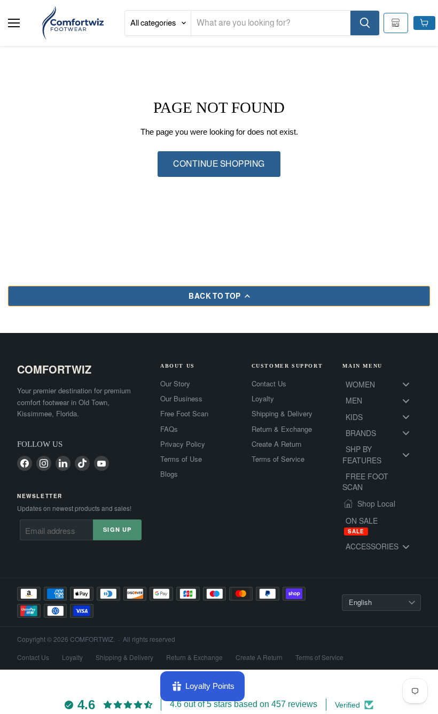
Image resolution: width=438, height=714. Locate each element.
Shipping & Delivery (282, 413)
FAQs (169, 429)
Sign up (117, 529)
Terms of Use (181, 459)
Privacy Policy (182, 444)
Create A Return (276, 444)
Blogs (169, 474)
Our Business (181, 398)
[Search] (364, 23)
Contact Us (269, 384)
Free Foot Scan (184, 413)
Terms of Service (278, 459)
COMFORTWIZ (54, 369)
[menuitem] (381, 384)
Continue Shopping (218, 163)
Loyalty (263, 398)
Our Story (175, 384)
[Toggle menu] (406, 384)
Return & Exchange (282, 429)
